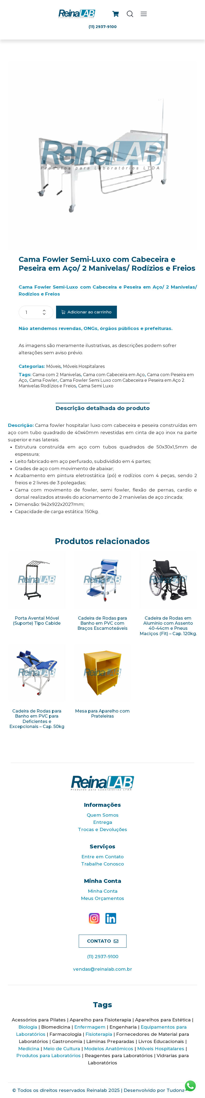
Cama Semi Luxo (95, 385)
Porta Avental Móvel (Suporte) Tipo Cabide (37, 621)
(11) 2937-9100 (102, 956)
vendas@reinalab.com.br (102, 969)
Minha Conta (102, 891)
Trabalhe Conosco (102, 864)
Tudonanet (180, 1090)
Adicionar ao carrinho (90, 311)
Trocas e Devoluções (102, 829)
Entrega (102, 822)
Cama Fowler (43, 380)
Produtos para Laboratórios (48, 1055)
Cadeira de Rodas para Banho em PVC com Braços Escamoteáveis (102, 623)
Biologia (27, 1027)
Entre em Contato (102, 856)
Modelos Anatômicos (108, 1048)
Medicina (28, 1048)
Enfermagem (89, 1027)
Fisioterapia (98, 1034)
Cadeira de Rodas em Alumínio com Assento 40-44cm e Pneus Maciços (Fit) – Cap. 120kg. (168, 626)
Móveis (53, 366)
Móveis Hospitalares (84, 366)
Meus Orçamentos (102, 898)
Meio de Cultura (61, 1048)
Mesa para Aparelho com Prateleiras (102, 714)
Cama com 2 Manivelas (57, 374)
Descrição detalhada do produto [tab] (103, 408)
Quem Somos (103, 815)
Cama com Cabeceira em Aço (114, 374)
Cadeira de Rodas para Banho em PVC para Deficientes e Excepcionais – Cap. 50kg (36, 719)
